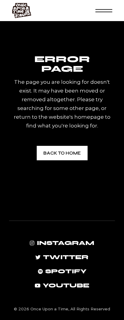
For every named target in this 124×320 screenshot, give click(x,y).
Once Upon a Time (49, 308)
